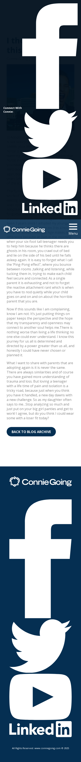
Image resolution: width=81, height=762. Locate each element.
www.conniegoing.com (47, 748)
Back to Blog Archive (31, 431)
